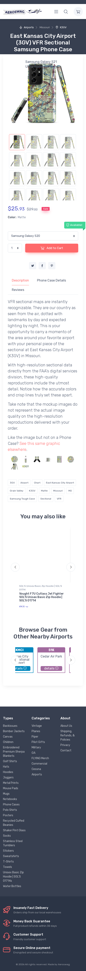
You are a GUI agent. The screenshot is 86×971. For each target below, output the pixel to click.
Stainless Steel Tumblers (13, 843)
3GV (12, 482)
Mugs (6, 793)
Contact (65, 750)
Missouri (58, 490)
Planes (36, 731)
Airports (28, 27)
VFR (59, 498)
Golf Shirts (10, 761)
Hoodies (8, 772)
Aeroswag (64, 964)
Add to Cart (54, 248)
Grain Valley (16, 490)
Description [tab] (20, 280)
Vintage (37, 726)
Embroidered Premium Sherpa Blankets (14, 752)
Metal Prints (11, 783)
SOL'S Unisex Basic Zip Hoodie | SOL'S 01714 (40, 588)
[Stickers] (14, 459)
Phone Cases (11, 804)
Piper (35, 736)
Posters (8, 815)
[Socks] (36, 459)
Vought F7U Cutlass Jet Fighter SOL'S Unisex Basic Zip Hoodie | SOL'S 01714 (41, 597)
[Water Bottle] (25, 459)
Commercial (39, 763)
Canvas (8, 736)
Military (36, 747)
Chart (37, 482)
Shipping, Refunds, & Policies (67, 735)
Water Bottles (12, 886)
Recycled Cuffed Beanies (13, 823)
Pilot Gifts (38, 742)
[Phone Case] (14, 466)
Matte (44, 490)
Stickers (8, 850)
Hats (6, 766)
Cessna (36, 769)
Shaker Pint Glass (14, 830)
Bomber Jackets (14, 731)
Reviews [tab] (18, 290)
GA (33, 753)
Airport (24, 482)
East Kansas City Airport (60, 482)
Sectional (45, 498)
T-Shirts (8, 861)
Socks (7, 835)
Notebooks (10, 799)
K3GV (63, 27)
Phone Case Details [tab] (51, 280)
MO (70, 490)
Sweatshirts (11, 856)
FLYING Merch (40, 758)
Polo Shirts (10, 810)
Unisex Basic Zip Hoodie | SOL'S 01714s (13, 877)
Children (8, 742)
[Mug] (48, 459)
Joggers (8, 777)
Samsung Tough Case (22, 498)
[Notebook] (59, 459)
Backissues (10, 726)
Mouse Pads (10, 788)
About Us (66, 726)
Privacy (65, 745)
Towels (7, 867)
